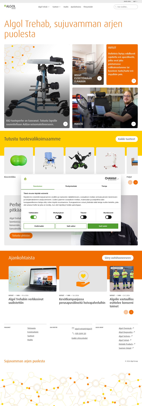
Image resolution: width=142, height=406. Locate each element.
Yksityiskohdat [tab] (71, 186)
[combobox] (126, 7)
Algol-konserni (116, 268)
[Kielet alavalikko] (137, 1)
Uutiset (11, 295)
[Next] (135, 182)
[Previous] (130, 182)
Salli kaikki (103, 226)
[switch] (58, 217)
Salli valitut (71, 226)
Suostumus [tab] (37, 186)
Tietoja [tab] (104, 186)
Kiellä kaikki (39, 226)
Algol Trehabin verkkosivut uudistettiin (26, 301)
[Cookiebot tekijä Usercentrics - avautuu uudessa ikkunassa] (108, 178)
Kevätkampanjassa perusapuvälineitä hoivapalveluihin (82, 301)
